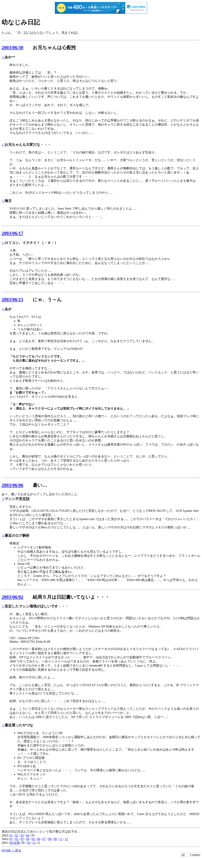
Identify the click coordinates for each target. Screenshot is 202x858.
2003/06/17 (12, 233)
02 (16, 835)
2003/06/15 (12, 299)
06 (38, 839)
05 (34, 839)
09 (56, 839)
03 (22, 835)
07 (44, 839)
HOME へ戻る (11, 850)
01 (11, 835)
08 (49, 839)
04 (27, 835)
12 (66, 839)
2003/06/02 (12, 597)
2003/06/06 (12, 485)
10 (28, 842)
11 (60, 839)
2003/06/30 (12, 47)
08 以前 (14, 842)
